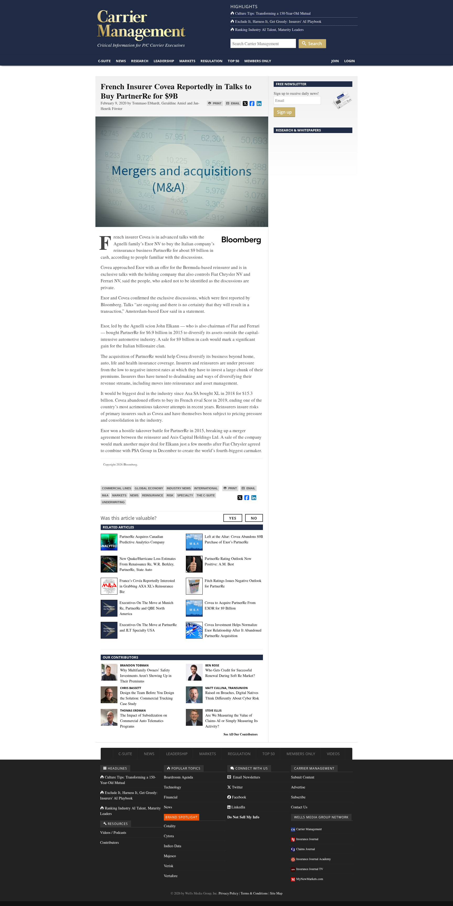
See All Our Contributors (241, 734)
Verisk (168, 865)
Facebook (238, 796)
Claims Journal (305, 849)
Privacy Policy (228, 893)
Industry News (179, 488)
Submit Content (302, 777)
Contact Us (299, 806)
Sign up (284, 112)
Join (335, 61)
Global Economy (149, 488)
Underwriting (113, 502)
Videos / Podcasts (113, 832)
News (121, 61)
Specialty (185, 495)
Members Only (257, 61)
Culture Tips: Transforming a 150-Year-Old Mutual (273, 13)
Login (349, 61)
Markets (187, 61)
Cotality (170, 825)
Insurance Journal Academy (313, 859)
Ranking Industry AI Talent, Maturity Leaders (269, 29)
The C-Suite (206, 495)
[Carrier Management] (159, 25)
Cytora (169, 835)
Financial (170, 796)
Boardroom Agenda (178, 777)
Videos (333, 753)
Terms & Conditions (254, 893)
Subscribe (298, 796)
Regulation (212, 61)
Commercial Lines (116, 488)
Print (217, 103)
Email (235, 103)
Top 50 (233, 61)
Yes (232, 518)
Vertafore (170, 875)
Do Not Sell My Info (243, 817)
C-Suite (104, 61)
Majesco (170, 855)
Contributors (109, 842)
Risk (170, 495)
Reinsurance (152, 495)
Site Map (276, 893)
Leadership (164, 61)
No (254, 518)
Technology (172, 787)
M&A (105, 495)
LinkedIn (237, 806)
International (206, 488)
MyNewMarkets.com (309, 879)
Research (139, 61)
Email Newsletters (246, 777)
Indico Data (172, 845)
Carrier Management (309, 829)
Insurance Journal (307, 839)
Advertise (298, 787)
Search (314, 43)
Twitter (237, 787)
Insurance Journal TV (309, 869)
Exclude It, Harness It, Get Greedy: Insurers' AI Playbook (278, 21)
